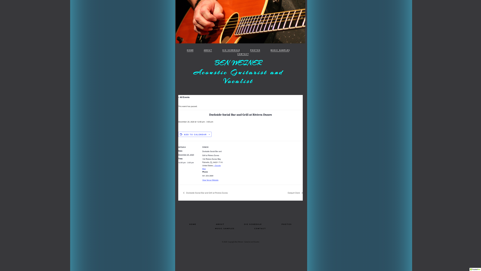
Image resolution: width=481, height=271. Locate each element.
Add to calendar (195, 134)
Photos (255, 50)
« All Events (184, 97)
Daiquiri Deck (294, 192)
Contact (243, 54)
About (208, 50)
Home (190, 50)
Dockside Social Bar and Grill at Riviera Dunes (207, 192)
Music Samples (280, 50)
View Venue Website (210, 180)
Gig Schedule (231, 50)
